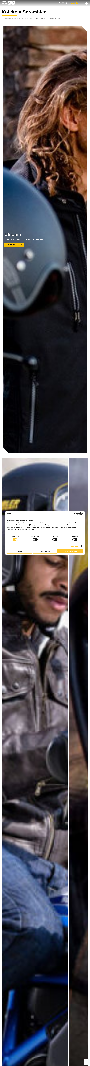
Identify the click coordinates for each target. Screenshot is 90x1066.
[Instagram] (62, 3)
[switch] (35, 539)
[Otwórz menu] (86, 3)
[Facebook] (58, 3)
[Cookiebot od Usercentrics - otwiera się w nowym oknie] (75, 513)
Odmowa (19, 551)
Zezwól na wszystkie (70, 551)
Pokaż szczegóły (74, 546)
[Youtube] (65, 3)
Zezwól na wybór (45, 551)
